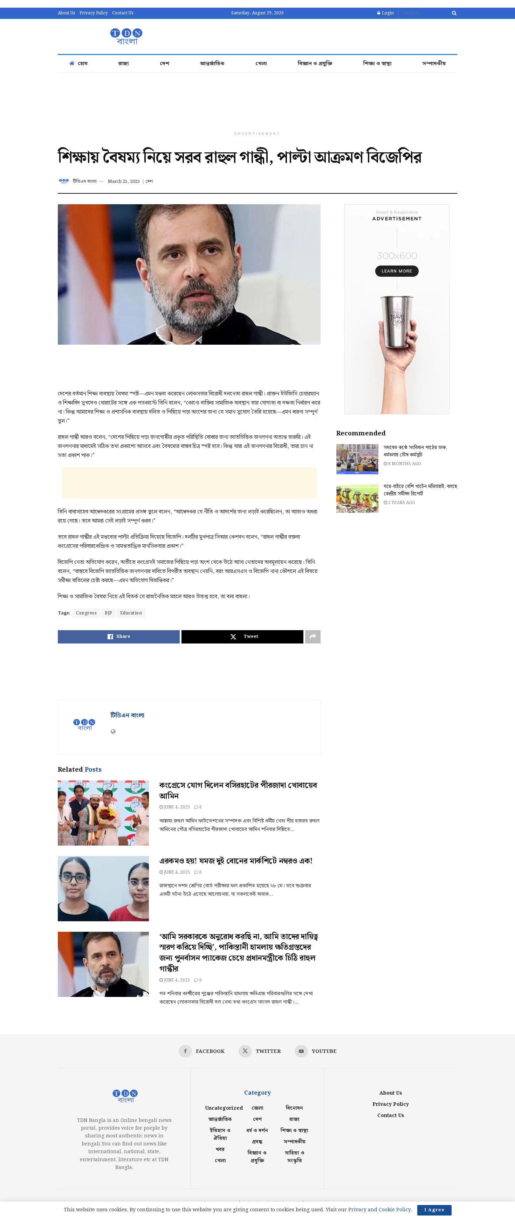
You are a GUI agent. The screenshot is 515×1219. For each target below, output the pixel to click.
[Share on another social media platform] (313, 636)
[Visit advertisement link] (396, 309)
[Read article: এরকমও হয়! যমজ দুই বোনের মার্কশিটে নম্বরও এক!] (103, 888)
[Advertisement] (329, 35)
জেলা (257, 1108)
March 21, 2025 (124, 181)
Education (131, 613)
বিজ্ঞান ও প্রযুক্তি (315, 64)
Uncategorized (224, 1108)
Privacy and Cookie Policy (379, 1210)
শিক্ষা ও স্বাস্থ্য (377, 64)
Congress (86, 613)
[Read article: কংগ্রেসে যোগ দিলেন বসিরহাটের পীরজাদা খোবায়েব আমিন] (103, 813)
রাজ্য (123, 64)
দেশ (164, 64)
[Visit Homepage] (125, 36)
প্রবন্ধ (257, 1142)
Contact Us (122, 13)
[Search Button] (453, 13)
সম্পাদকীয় (434, 64)
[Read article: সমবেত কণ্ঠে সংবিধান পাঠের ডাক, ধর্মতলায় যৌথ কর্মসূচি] (357, 459)
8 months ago (404, 464)
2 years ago (401, 503)
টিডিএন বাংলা (85, 181)
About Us (66, 13)
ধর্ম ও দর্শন (257, 1131)
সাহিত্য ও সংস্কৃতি (294, 1157)
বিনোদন (294, 1108)
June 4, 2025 (176, 807)
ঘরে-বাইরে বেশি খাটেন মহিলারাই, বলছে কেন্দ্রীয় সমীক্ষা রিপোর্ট (420, 490)
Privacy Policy (94, 13)
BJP (108, 613)
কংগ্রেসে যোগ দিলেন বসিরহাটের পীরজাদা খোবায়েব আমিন (238, 791)
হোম (83, 64)
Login (387, 13)
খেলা (261, 64)
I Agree (434, 1210)
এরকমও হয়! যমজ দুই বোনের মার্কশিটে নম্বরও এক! (236, 861)
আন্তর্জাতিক (212, 64)
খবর (220, 1149)
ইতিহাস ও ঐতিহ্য (220, 1134)
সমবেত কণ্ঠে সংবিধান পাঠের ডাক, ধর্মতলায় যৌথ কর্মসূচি (415, 451)
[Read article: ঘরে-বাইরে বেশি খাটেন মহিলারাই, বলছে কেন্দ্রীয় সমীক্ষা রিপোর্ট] (357, 498)
